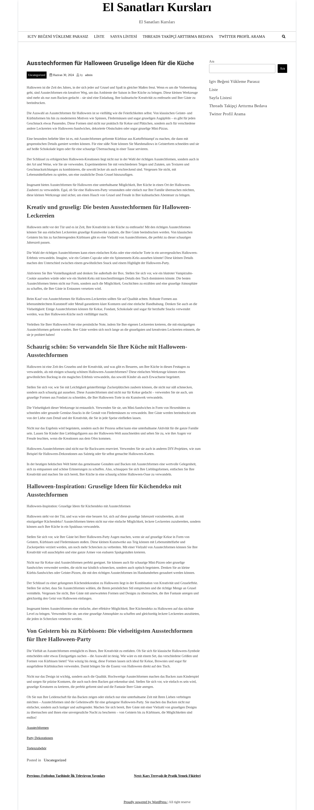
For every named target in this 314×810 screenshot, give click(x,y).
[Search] (283, 36)
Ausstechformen (38, 728)
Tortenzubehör (36, 748)
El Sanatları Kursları (157, 7)
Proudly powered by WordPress (145, 802)
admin (88, 75)
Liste (99, 36)
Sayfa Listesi (123, 36)
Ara (211, 61)
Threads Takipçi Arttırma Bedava (178, 36)
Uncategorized (36, 75)
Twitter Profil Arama (242, 36)
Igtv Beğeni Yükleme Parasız (58, 36)
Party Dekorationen (40, 738)
